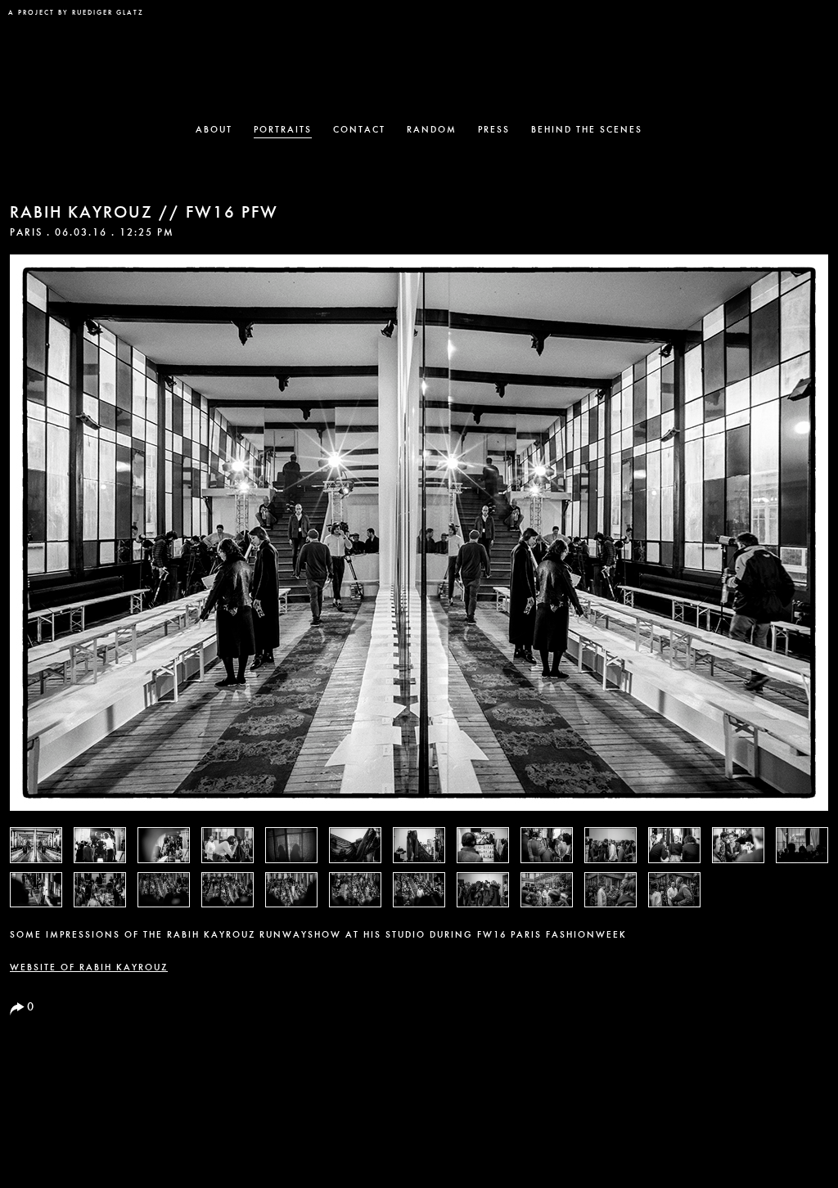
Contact (359, 130)
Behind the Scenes (586, 130)
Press (494, 130)
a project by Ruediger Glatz (76, 13)
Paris (26, 233)
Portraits (283, 130)
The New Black (419, 62)
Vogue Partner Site (795, 22)
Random (432, 130)
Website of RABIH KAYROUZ (89, 968)
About (214, 130)
